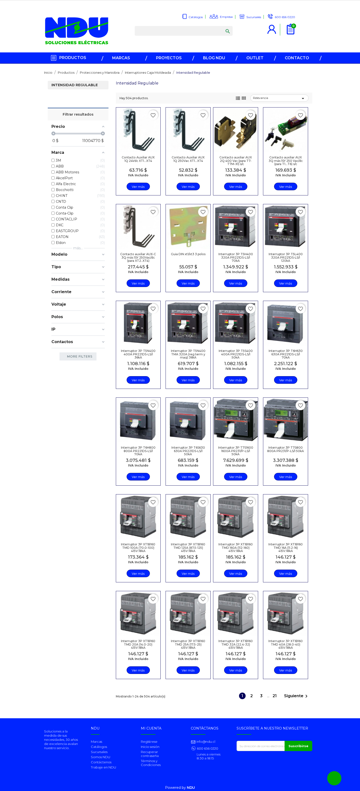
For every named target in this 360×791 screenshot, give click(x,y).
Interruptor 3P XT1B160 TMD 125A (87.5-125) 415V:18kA (188, 547)
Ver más (138, 187)
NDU (191, 787)
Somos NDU (100, 757)
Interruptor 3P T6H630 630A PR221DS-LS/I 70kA (286, 354)
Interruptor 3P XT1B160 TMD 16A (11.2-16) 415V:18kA (285, 547)
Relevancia (279, 98)
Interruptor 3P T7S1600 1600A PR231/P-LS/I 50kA (235, 451)
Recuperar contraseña (150, 754)
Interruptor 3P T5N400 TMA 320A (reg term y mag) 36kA (188, 354)
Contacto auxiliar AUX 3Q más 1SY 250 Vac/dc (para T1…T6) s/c (286, 161)
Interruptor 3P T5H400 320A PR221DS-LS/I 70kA (235, 257)
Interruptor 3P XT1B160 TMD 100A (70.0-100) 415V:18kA (138, 547)
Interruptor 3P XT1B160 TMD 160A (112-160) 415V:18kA (235, 547)
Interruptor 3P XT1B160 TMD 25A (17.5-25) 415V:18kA (188, 644)
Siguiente (296, 696)
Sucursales (99, 752)
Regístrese (149, 741)
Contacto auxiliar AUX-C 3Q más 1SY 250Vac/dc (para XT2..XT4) (138, 257)
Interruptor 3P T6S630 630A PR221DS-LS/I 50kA (188, 451)
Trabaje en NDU (103, 767)
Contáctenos (101, 762)
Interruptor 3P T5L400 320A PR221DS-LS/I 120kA (286, 257)
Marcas (96, 741)
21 (275, 696)
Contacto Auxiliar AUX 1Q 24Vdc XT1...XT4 (138, 159)
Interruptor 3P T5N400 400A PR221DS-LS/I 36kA (138, 354)
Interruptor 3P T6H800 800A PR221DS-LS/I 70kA (138, 451)
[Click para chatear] (334, 778)
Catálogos (99, 747)
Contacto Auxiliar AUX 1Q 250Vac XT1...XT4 (188, 159)
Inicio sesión (150, 747)
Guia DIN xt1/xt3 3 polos (188, 254)
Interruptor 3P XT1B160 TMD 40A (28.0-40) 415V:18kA (285, 644)
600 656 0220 (207, 748)
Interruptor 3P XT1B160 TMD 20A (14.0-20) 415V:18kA (138, 644)
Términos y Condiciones (151, 763)
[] (222, 26)
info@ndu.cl (205, 741)
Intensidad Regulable (74, 85)
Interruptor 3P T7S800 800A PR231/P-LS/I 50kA (285, 449)
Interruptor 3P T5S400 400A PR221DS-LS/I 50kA (236, 354)
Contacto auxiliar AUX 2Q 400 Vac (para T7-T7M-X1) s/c (235, 161)
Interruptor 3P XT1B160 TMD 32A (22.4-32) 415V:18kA (235, 644)
